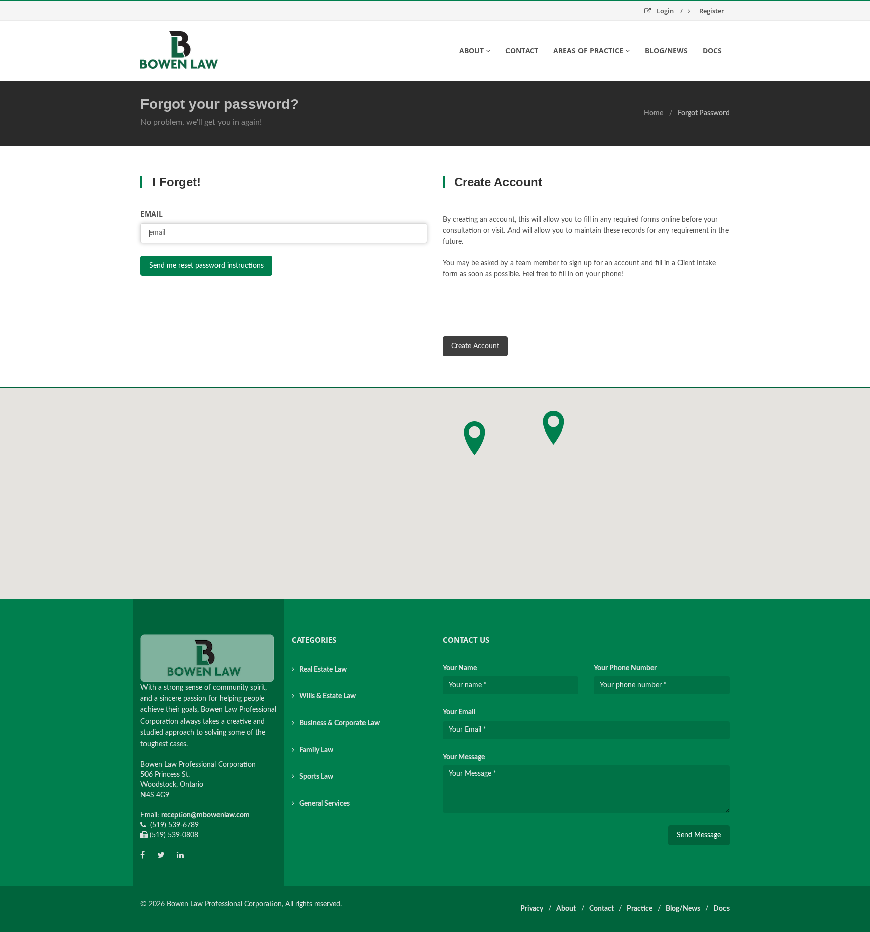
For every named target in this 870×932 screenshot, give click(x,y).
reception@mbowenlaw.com (205, 815)
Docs (712, 50)
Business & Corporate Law (339, 723)
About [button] (471, 50)
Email (151, 214)
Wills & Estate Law (327, 696)
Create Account (475, 346)
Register (711, 10)
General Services (324, 803)
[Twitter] (161, 855)
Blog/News (666, 50)
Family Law (316, 750)
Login (665, 10)
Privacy (531, 908)
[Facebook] (142, 855)
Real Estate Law (323, 669)
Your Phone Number (625, 668)
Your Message (464, 757)
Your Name (460, 668)
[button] (553, 428)
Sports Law (316, 776)
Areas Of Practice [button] (588, 50)
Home (653, 113)
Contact (521, 50)
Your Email (459, 712)
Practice (639, 908)
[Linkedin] (180, 855)
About (566, 908)
